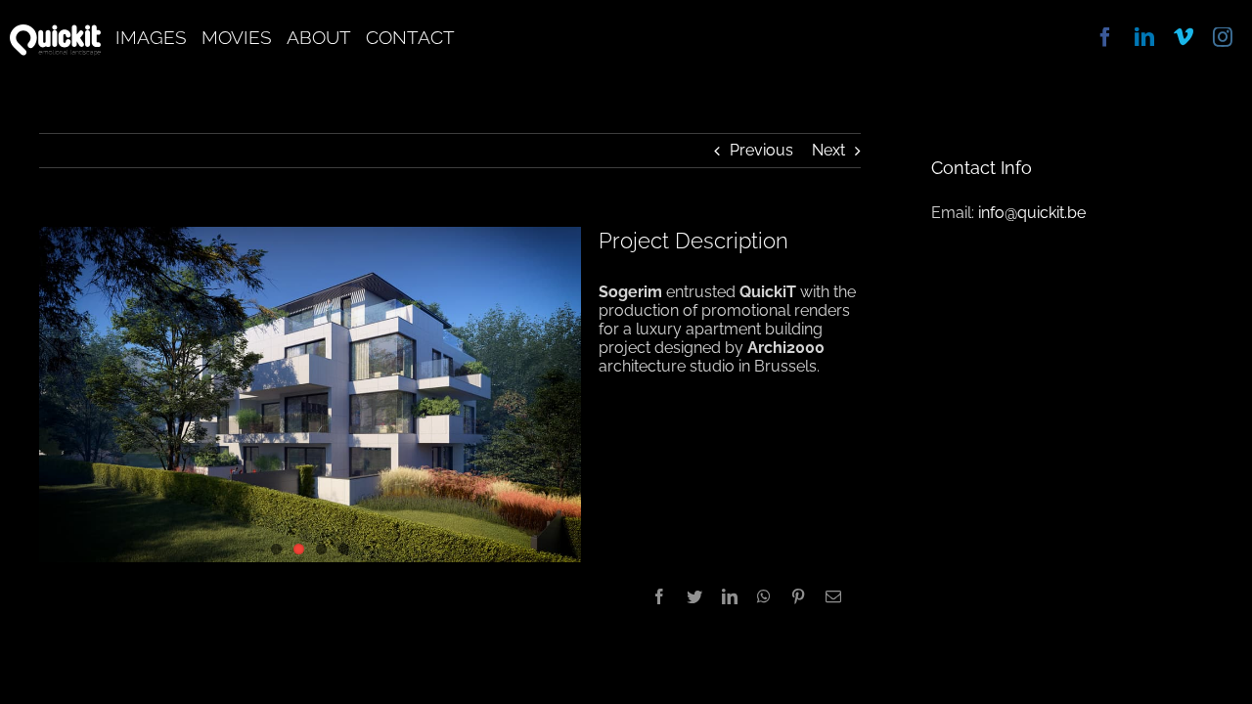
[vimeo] (1183, 37)
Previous (761, 150)
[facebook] (1105, 37)
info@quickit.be (1032, 212)
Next (828, 150)
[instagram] (1222, 37)
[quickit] (55, 31)
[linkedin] (1144, 37)
